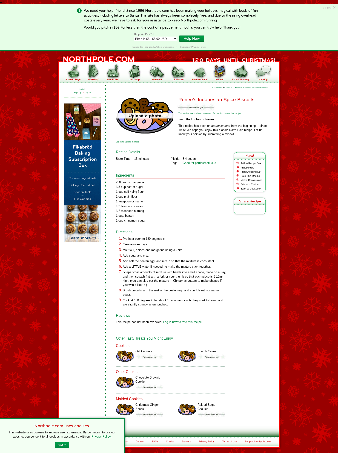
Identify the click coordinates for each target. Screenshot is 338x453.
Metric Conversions (251, 180)
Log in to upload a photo (127, 142)
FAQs (155, 441)
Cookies (228, 87)
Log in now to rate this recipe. (183, 322)
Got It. (62, 445)
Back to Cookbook (251, 188)
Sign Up (77, 93)
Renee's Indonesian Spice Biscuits (251, 87)
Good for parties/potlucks (199, 163)
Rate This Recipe (250, 176)
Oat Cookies (143, 351)
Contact (140, 441)
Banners (186, 441)
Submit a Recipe (250, 184)
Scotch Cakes (207, 351)
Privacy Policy (207, 441)
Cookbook (217, 87)
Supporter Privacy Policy (193, 47)
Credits (170, 441)
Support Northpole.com (258, 441)
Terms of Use (229, 441)
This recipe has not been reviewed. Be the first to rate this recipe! (209, 113)
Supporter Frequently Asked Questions (153, 47)
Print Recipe (247, 167)
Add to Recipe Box (251, 163)
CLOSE (329, 8)
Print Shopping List (251, 171)
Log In (88, 93)
